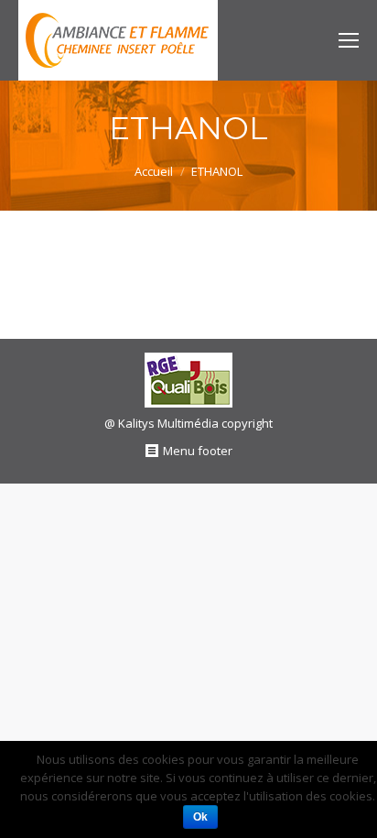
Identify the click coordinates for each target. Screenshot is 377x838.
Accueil (154, 171)
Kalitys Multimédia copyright (195, 423)
